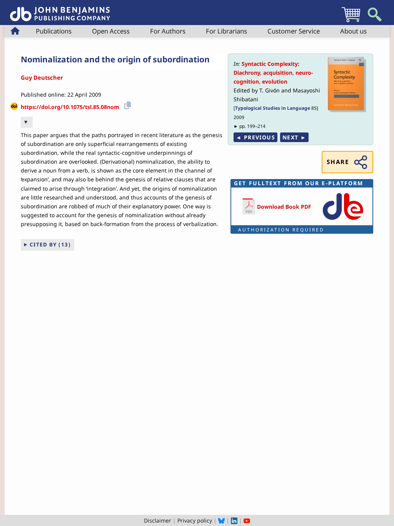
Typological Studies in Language (272, 108)
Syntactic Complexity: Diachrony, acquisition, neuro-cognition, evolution (273, 72)
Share (338, 162)
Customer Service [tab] (293, 31)
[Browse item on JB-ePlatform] (342, 220)
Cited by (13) (50, 244)
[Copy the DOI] (126, 104)
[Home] (60, 9)
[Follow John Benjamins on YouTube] (247, 520)
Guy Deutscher (42, 77)
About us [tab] (353, 31)
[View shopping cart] (351, 21)
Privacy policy (194, 520)
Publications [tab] (54, 31)
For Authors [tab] (167, 31)
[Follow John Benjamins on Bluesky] (221, 520)
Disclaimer (157, 520)
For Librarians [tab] (226, 31)
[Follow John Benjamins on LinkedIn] (234, 520)
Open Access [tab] (111, 31)
